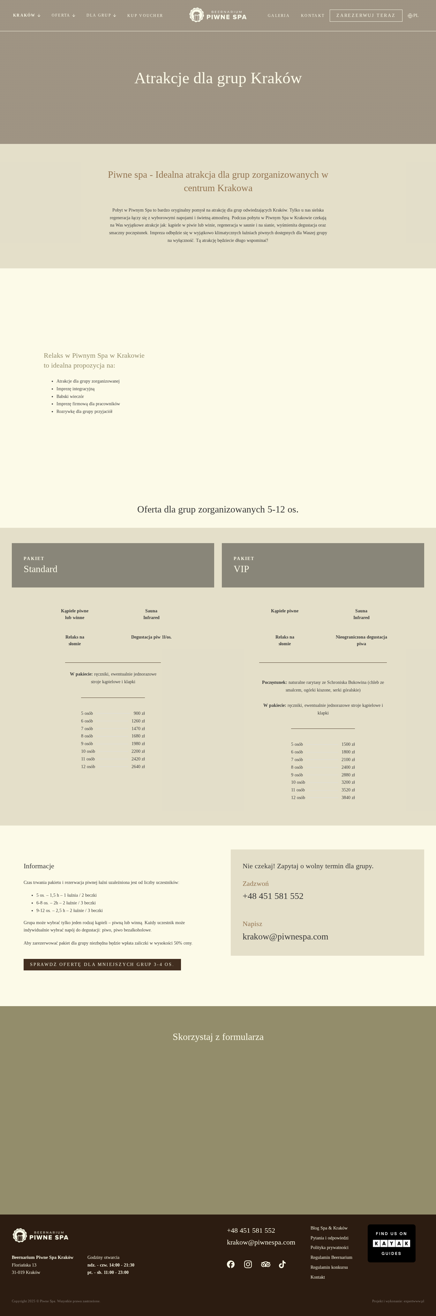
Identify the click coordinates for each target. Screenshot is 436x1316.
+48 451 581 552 (273, 896)
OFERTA (61, 15)
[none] (418, 15)
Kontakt (318, 1277)
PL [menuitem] (416, 15)
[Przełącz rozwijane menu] (39, 15)
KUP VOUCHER (145, 15)
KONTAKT (313, 15)
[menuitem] (418, 15)
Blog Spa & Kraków (329, 1228)
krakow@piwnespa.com (285, 936)
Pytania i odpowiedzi (330, 1238)
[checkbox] (139, 1149)
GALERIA (279, 15)
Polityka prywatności (330, 1247)
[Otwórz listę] (73, 15)
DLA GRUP (98, 15)
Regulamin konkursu (329, 1267)
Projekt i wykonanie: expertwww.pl (398, 1301)
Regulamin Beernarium (331, 1257)
